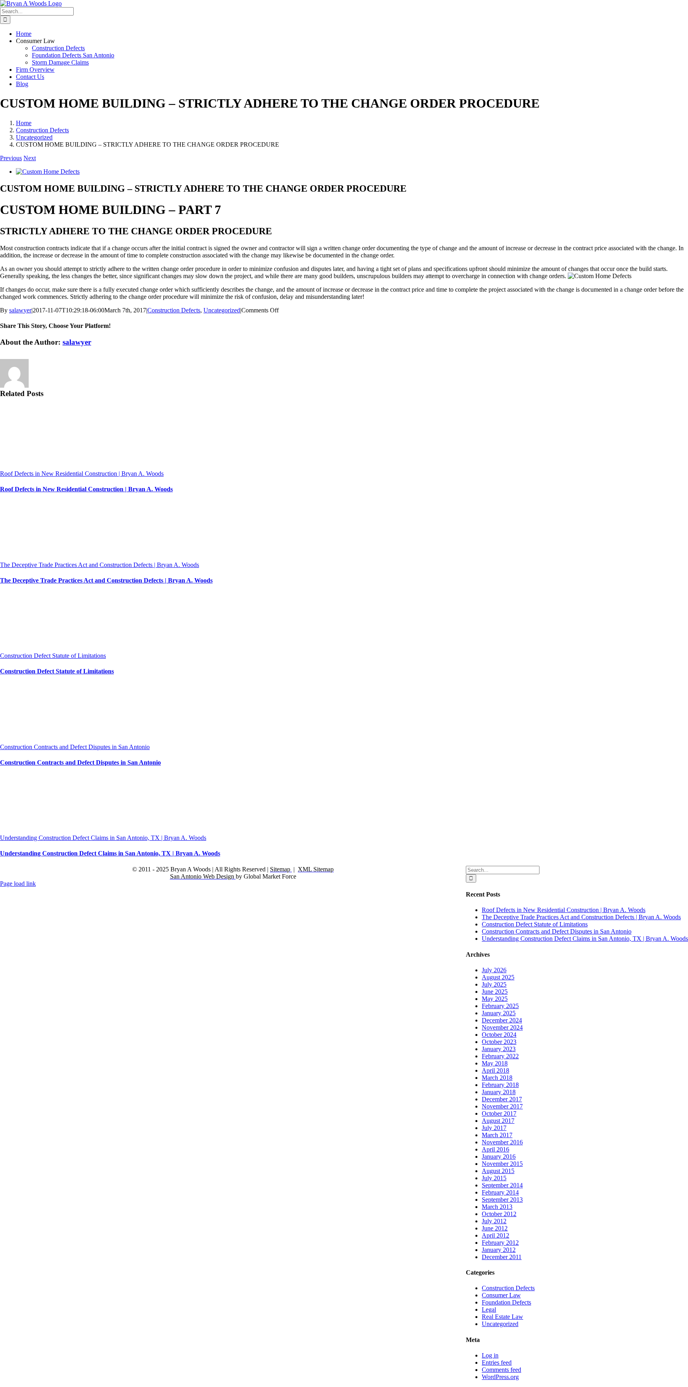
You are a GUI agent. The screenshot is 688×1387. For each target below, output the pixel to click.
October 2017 (499, 1113)
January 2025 (499, 1013)
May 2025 (495, 998)
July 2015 (494, 1178)
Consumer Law (501, 1295)
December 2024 (502, 1020)
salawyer (20, 310)
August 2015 (498, 1170)
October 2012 (499, 1213)
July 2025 (494, 984)
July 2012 (494, 1221)
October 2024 (499, 1034)
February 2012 (500, 1242)
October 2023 (499, 1041)
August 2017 (498, 1120)
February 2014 (500, 1192)
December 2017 (502, 1099)
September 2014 (502, 1185)
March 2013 (497, 1206)
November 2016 (502, 1142)
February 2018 (500, 1084)
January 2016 (499, 1156)
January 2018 (499, 1092)
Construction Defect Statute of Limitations (53, 655)
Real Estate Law (502, 1316)
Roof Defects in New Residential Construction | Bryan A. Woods (82, 473)
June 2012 (495, 1228)
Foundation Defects (506, 1302)
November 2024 (502, 1027)
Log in (490, 1355)
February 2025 (500, 1005)
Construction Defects (173, 310)
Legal (489, 1309)
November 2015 (502, 1163)
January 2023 (499, 1049)
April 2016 (495, 1149)
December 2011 (502, 1257)
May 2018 (495, 1063)
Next (29, 158)
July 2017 (494, 1127)
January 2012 (499, 1249)
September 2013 (502, 1199)
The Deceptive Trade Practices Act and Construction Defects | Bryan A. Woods (99, 564)
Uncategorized (221, 310)
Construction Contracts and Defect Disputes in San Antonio (75, 747)
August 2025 (498, 977)
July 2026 (494, 970)
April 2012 (495, 1235)
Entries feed (497, 1362)
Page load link (18, 883)
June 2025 (495, 991)
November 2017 (502, 1106)
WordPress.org (500, 1376)
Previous (11, 158)
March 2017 (497, 1135)
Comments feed (501, 1369)
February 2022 (500, 1056)
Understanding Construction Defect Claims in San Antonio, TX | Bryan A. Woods (103, 837)
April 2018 (495, 1070)
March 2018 (497, 1077)
